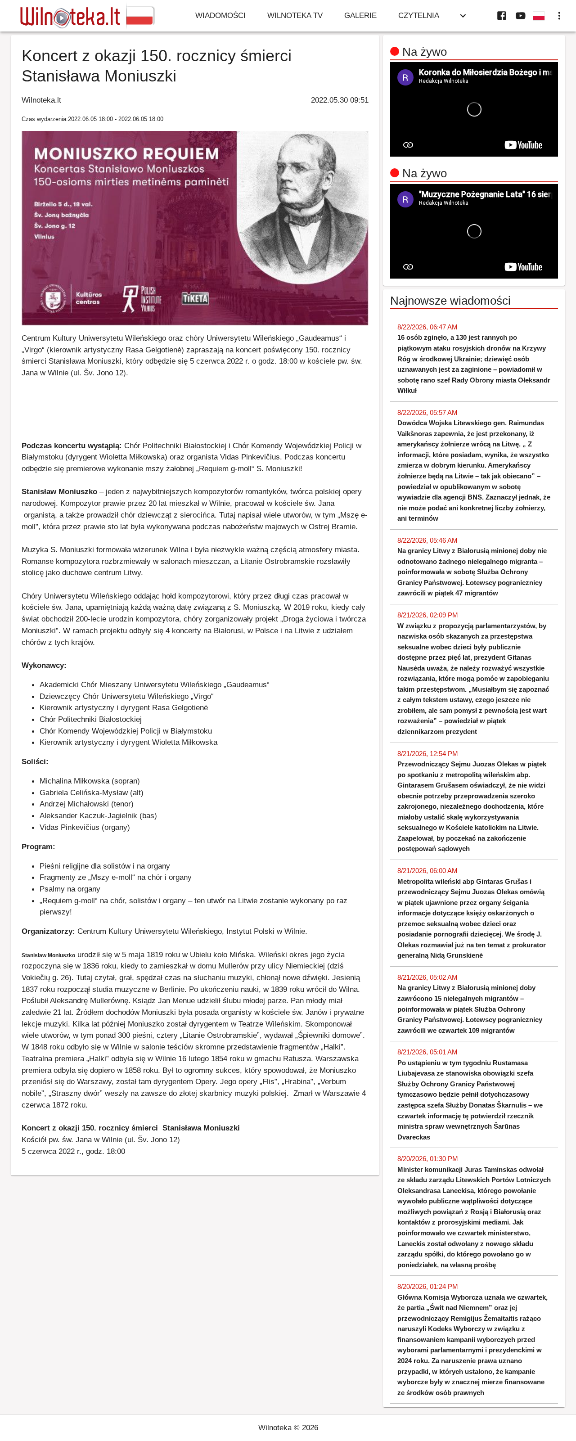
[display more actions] (559, 16)
